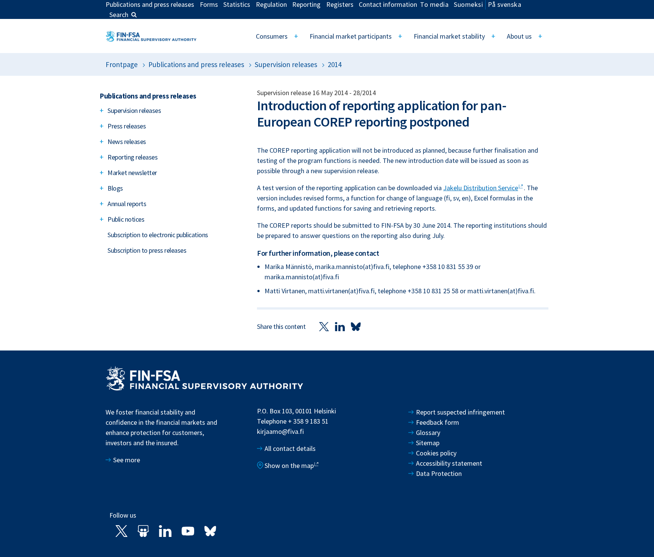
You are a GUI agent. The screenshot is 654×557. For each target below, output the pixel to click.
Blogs (115, 188)
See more (126, 459)
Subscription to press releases (146, 250)
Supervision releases (286, 64)
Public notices (125, 219)
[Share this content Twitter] (324, 326)
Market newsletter (132, 172)
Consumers (272, 36)
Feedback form (437, 422)
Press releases (126, 126)
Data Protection (439, 473)
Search (118, 14)
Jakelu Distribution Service (480, 187)
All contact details (290, 448)
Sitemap (427, 442)
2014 (334, 64)
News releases (126, 141)
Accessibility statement (449, 463)
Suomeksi (468, 4)
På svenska (504, 4)
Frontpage (122, 64)
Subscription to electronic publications (157, 234)
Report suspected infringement (461, 412)
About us (519, 36)
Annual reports (126, 203)
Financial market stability (449, 36)
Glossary (428, 432)
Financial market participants (351, 36)
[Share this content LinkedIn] (340, 326)
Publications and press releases (196, 64)
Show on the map (289, 465)
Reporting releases (132, 157)
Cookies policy (436, 453)
